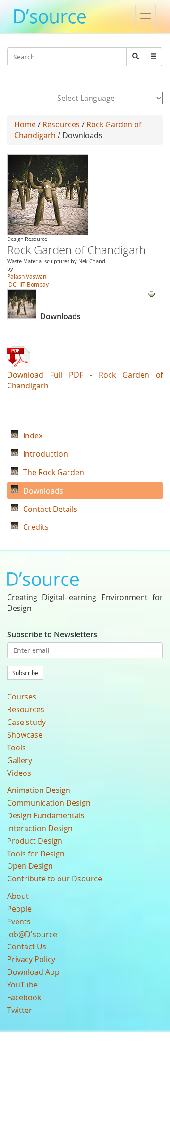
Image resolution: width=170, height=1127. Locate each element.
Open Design (30, 866)
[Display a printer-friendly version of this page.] (151, 293)
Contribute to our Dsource (54, 878)
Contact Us (26, 946)
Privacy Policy (31, 959)
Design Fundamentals (46, 815)
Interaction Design (40, 828)
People (19, 909)
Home (25, 124)
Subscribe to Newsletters (52, 634)
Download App (33, 972)
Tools (16, 747)
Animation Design (38, 790)
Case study (26, 722)
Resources (61, 124)
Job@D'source (32, 934)
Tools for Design (36, 853)
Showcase (24, 735)
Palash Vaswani (27, 276)
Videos (19, 773)
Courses (21, 696)
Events (19, 921)
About (18, 896)
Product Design (34, 841)
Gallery (19, 760)
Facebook (24, 997)
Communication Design (49, 803)
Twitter (19, 1010)
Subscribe (25, 672)
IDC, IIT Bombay (28, 284)
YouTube (22, 984)
